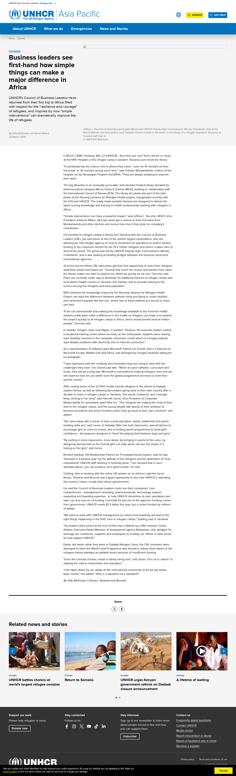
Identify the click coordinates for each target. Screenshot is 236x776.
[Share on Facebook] (121, 609)
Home (12, 38)
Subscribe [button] (129, 736)
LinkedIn (104, 726)
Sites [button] (178, 15)
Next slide (223, 651)
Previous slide (12, 651)
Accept (223, 770)
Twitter (81, 726)
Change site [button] (46, 3)
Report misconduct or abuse (193, 735)
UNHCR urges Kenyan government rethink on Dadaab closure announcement (146, 684)
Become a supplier (188, 746)
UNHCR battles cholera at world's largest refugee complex (34, 682)
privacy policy (10, 772)
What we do (53, 28)
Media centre (184, 730)
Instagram (74, 726)
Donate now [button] (19, 728)
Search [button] (168, 15)
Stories (21, 38)
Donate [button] (197, 15)
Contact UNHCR (186, 725)
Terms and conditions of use (213, 759)
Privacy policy (187, 759)
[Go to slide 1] (117, 698)
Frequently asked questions (193, 720)
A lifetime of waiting (192, 679)
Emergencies (81, 28)
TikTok (96, 726)
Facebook (67, 726)
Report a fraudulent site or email (196, 741)
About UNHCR (24, 28)
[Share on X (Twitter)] (114, 609)
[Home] (31, 15)
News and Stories (114, 28)
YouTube (89, 726)
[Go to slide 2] (120, 698)
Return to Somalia (79, 679)
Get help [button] (220, 15)
